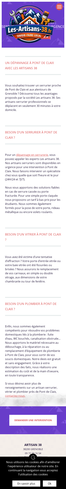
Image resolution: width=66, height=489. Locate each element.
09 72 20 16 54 (33, 453)
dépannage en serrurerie (32, 155)
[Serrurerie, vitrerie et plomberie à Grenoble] (30, 24)
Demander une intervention (33, 420)
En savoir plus (26, 483)
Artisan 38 (33, 445)
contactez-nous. (15, 396)
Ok (49, 483)
